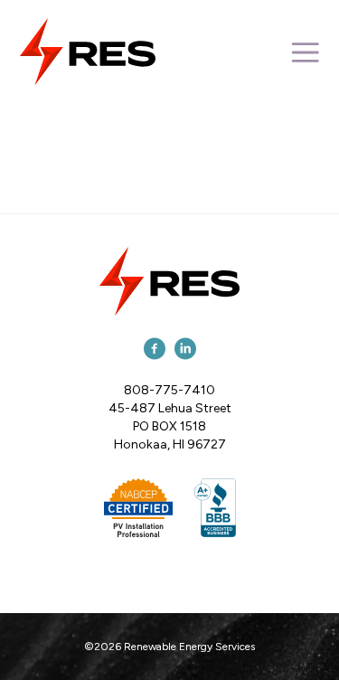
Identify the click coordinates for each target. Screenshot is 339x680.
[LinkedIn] (185, 347)
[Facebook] (154, 347)
